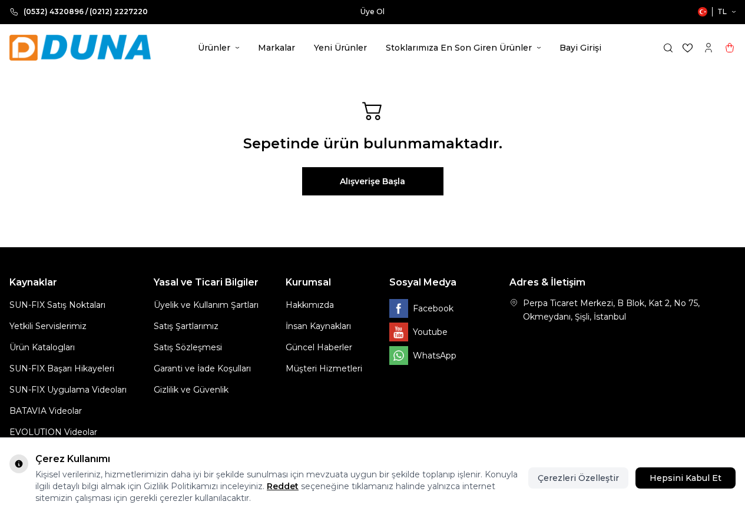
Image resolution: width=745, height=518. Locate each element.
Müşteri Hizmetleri (324, 368)
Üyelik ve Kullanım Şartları (206, 305)
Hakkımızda (310, 305)
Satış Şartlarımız (186, 326)
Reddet (283, 486)
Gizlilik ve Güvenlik (191, 389)
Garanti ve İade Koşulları (202, 368)
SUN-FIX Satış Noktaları (57, 305)
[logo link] (80, 48)
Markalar (276, 47)
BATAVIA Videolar (45, 411)
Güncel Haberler (319, 347)
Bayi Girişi (580, 47)
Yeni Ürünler (340, 47)
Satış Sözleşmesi (188, 347)
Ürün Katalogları (42, 347)
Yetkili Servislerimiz (48, 326)
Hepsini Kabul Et (685, 478)
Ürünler (214, 47)
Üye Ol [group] (372, 11)
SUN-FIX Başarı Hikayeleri (61, 368)
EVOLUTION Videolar (53, 432)
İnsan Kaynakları (318, 326)
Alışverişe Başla (372, 181)
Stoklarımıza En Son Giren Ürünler (459, 47)
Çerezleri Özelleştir (578, 478)
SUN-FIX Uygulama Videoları (68, 389)
